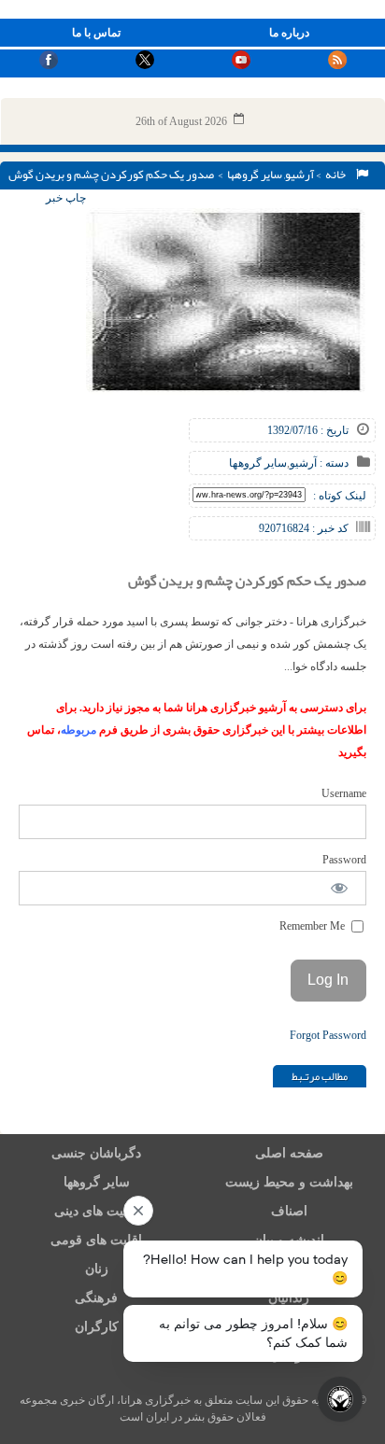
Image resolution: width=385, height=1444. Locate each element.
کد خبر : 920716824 (304, 528)
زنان (96, 1269)
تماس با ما (96, 32)
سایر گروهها (254, 174)
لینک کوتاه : (339, 495)
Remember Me (313, 925)
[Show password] (339, 888)
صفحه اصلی (289, 1153)
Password (344, 859)
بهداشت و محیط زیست (289, 1182)
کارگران (97, 1327)
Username (343, 793)
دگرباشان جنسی (96, 1153)
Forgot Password (328, 1035)
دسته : (333, 463)
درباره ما (289, 32)
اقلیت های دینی (96, 1211)
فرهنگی (96, 1298)
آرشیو (299, 174)
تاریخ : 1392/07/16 (308, 430)
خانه (337, 174)
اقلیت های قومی (96, 1240)
